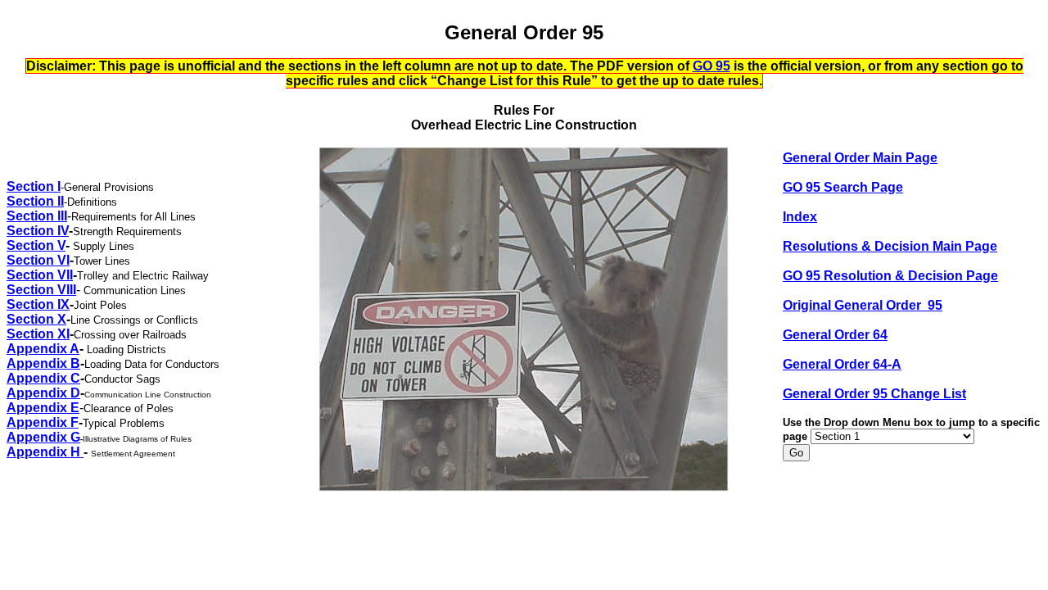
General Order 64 (835, 335)
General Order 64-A (842, 364)
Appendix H (45, 452)
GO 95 (711, 66)
